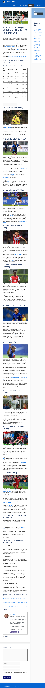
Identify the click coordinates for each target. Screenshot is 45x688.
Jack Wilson (11, 35)
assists (8, 181)
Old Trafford (23, 462)
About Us (25, 685)
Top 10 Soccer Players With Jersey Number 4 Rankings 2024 (15, 639)
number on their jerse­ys (10, 46)
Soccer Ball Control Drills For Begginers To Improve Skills (15, 606)
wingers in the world (7, 491)
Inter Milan (13, 174)
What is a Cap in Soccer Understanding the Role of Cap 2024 (15, 637)
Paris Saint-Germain (18, 254)
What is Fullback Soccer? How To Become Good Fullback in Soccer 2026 (38, 30)
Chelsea (16, 334)
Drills (19, 5)
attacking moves (6, 177)
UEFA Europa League (13, 288)
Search (35, 11)
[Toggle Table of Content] (14, 104)
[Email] (18, 632)
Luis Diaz (18, 49)
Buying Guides (38, 5)
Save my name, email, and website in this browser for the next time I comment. (15, 673)
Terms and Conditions (18, 685)
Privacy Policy (16, 686)
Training (25, 5)
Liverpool (10, 505)
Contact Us (30, 685)
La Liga (13, 260)
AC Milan (11, 215)
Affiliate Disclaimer (36, 685)
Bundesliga (10, 128)
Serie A (19, 217)
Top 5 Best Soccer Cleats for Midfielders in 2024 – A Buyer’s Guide (38, 50)
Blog (14, 5)
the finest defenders (15, 377)
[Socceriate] (9, 2)
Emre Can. (15, 51)
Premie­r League (7, 127)
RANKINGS (31, 5)
